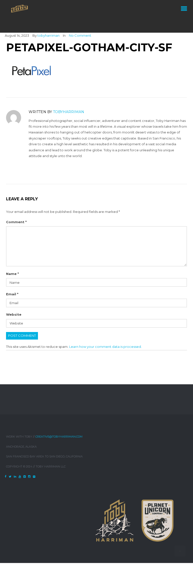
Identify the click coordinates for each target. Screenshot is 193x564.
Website (13, 314)
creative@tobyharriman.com (58, 436)
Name (12, 274)
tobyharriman (48, 35)
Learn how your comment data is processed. (105, 347)
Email (12, 294)
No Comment (80, 35)
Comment (16, 222)
